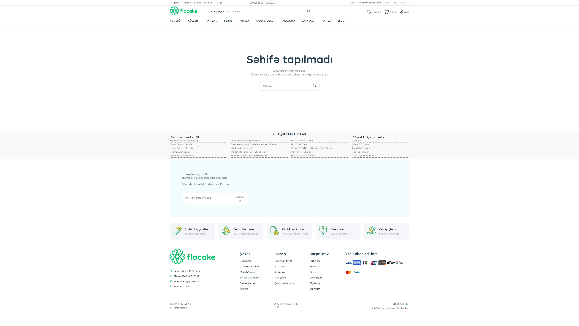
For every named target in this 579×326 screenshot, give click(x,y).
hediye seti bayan (360, 151)
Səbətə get (280, 266)
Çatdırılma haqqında (284, 283)
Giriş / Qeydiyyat (283, 260)
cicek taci (357, 140)
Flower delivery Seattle (181, 144)
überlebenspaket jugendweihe (245, 140)
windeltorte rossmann (242, 148)
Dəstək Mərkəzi (248, 283)
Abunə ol (240, 198)
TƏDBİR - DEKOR (266, 20)
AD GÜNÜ (175, 20)
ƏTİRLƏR (245, 20)
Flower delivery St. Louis (181, 148)
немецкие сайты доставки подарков (249, 155)
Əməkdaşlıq (315, 266)
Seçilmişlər (280, 272)
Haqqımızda (175, 3)
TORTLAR (211, 20)
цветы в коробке (360, 144)
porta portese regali (301, 151)
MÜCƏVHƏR (289, 20)
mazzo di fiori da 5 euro (302, 140)
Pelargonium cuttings (180, 151)
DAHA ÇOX (308, 20)
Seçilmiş (197, 3)
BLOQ (341, 20)
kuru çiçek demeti (361, 148)
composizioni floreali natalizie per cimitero (311, 148)
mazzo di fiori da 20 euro (303, 155)
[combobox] (219, 11)
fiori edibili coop (299, 144)
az (395, 3)
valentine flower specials (182, 155)
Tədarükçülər (316, 277)
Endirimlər (315, 288)
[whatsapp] (407, 304)
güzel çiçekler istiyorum (363, 155)
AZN (404, 3)
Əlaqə (219, 3)
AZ (386, 3)
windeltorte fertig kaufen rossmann (248, 151)
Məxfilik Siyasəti (248, 272)
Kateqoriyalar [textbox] (218, 11)
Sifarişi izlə (209, 3)
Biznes (313, 272)
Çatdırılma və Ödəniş (250, 266)
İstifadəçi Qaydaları (249, 277)
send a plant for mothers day (184, 140)
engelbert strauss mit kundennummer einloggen (254, 144)
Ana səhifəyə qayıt (292, 98)
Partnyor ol (315, 260)
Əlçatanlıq (315, 283)
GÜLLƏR (193, 20)
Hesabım (187, 3)
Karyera (244, 288)
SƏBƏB (228, 20)
